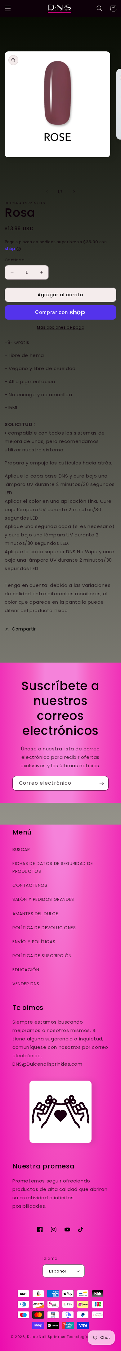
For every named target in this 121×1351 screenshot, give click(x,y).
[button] (8, 8)
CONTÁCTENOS (29, 885)
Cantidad (15, 260)
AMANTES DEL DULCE (35, 914)
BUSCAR (21, 849)
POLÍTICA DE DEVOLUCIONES (44, 928)
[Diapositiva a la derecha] (74, 191)
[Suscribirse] (101, 783)
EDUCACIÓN (25, 970)
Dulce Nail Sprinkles (46, 1336)
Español (57, 1271)
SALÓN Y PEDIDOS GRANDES (43, 899)
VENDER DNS (25, 984)
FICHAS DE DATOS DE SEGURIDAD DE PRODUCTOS (52, 867)
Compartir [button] (24, 629)
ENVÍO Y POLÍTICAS (33, 942)
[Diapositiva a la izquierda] (47, 191)
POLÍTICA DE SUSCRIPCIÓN (42, 956)
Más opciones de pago (60, 327)
